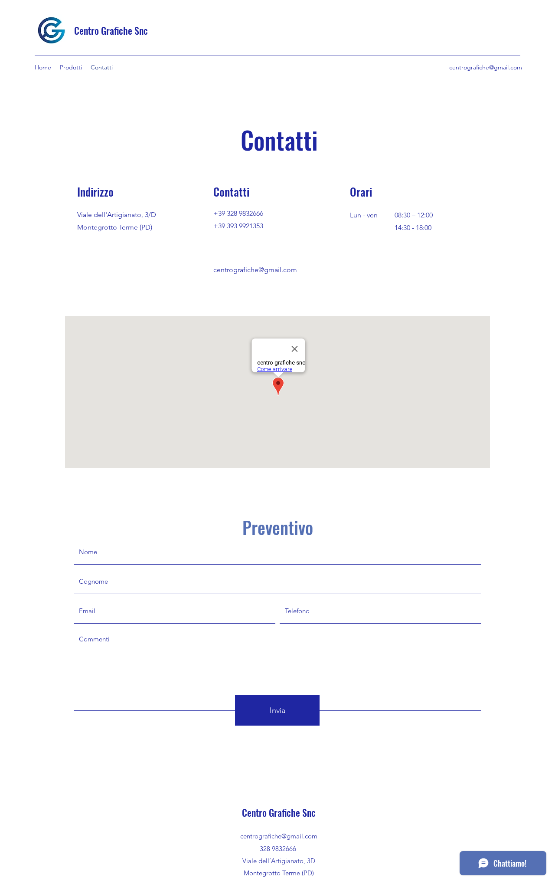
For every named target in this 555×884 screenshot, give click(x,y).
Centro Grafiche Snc (111, 30)
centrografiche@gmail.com (485, 67)
